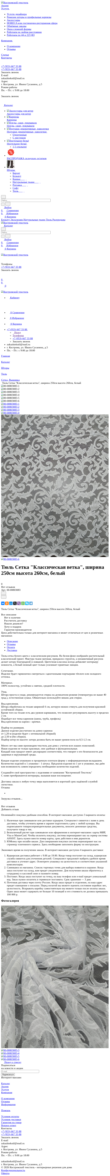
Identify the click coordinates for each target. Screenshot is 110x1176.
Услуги (5, 1089)
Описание (12, 641)
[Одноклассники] (7, 603)
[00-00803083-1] (10, 403)
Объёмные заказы (16, 26)
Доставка (12, 650)
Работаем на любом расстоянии (24, 32)
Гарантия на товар (11, 1122)
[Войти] (2, 276)
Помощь (5, 1110)
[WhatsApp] (23, 603)
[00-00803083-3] (10, 409)
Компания (6, 1092)
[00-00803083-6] (10, 559)
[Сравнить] (3, 597)
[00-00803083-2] (10, 406)
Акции (5, 1086)
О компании (13, 46)
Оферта (5, 1173)
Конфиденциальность (13, 1170)
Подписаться (8, 1074)
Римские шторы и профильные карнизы (29, 17)
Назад (17, 332)
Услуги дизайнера (17, 14)
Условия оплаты (10, 1116)
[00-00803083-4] (10, 412)
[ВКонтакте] (3, 603)
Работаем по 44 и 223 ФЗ (21, 35)
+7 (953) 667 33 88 (11, 66)
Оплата (11, 647)
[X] (15, 603)
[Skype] (27, 603)
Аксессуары (13, 20)
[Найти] (7, 204)
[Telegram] (31, 603)
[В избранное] (3, 593)
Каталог (5, 1083)
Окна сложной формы (19, 29)
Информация (8, 1104)
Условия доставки (11, 1119)
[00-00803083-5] (55, 556)
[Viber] (19, 603)
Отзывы (11, 49)
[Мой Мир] (11, 603)
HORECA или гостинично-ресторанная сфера (32, 23)
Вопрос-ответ (8, 1125)
